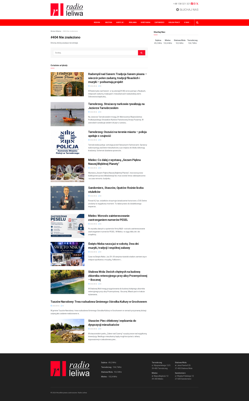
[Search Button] (197, 22)
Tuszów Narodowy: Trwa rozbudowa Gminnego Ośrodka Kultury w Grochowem (99, 301)
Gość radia (145, 22)
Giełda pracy (174, 22)
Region (97, 22)
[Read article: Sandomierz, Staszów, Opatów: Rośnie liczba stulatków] (67, 198)
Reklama (133, 22)
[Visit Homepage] (67, 9)
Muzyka (108, 22)
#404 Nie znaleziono (70, 31)
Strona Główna (56, 31)
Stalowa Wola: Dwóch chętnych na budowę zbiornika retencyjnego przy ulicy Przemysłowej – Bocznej (117, 275)
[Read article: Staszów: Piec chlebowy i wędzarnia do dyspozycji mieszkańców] (67, 331)
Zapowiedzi (159, 22)
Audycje (119, 22)
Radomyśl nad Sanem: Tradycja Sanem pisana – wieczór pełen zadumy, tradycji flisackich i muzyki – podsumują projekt (117, 78)
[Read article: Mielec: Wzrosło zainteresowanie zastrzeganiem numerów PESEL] (67, 226)
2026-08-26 (93, 86)
